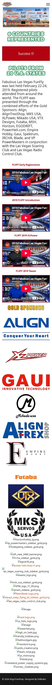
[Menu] (48, 4)
